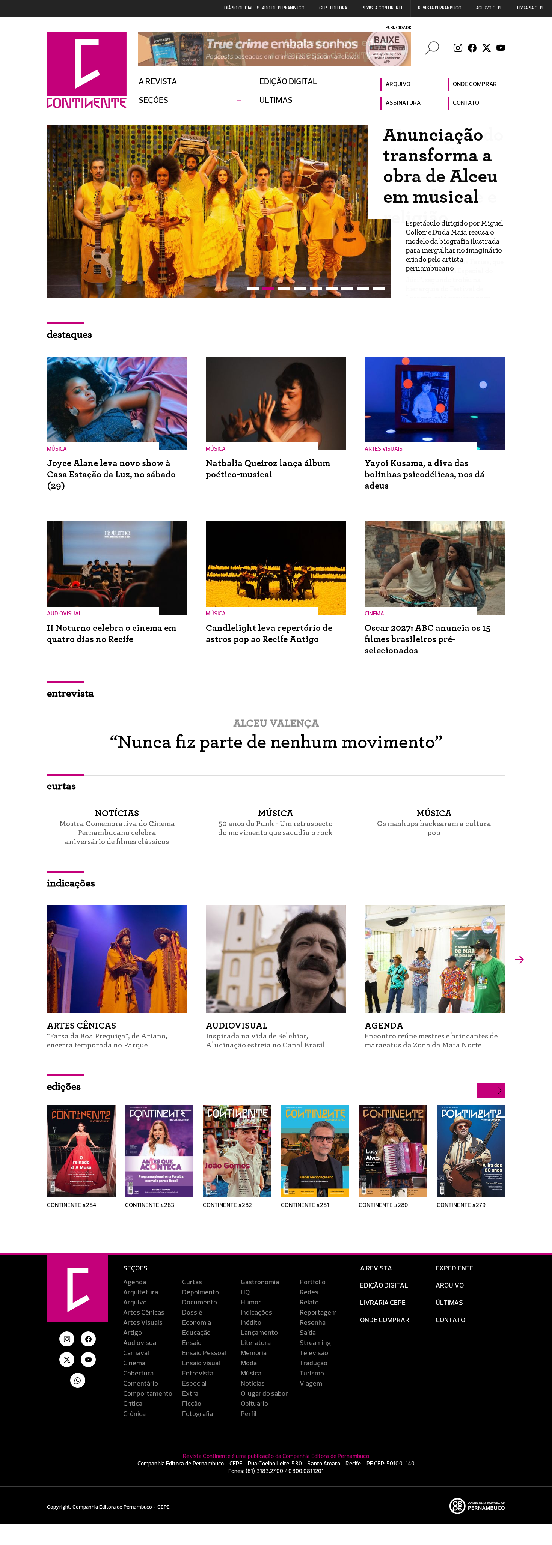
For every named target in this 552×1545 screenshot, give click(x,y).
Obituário (254, 1404)
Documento (199, 1302)
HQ (245, 1292)
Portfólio (313, 1282)
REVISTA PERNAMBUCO (440, 8)
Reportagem (318, 1312)
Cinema (134, 1363)
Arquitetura (140, 1292)
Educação (196, 1333)
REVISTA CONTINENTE (382, 8)
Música (251, 1373)
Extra (190, 1393)
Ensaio (192, 1343)
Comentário (140, 1383)
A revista (158, 82)
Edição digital (288, 82)
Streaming (315, 1343)
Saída (308, 1333)
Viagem (311, 1383)
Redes (309, 1292)
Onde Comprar (384, 1320)
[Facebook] (472, 49)
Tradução (313, 1363)
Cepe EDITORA (333, 8)
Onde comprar (475, 84)
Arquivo (398, 84)
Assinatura (403, 103)
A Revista (376, 1268)
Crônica (134, 1414)
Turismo (312, 1373)
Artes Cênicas (143, 1312)
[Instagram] (458, 49)
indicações (71, 883)
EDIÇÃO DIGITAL (384, 1285)
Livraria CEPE (530, 8)
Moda (249, 1363)
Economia (196, 1322)
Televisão (314, 1353)
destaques (69, 334)
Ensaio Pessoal (204, 1353)
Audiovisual (140, 1343)
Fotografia (197, 1414)
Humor (251, 1302)
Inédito (251, 1322)
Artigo (132, 1333)
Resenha (313, 1322)
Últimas (276, 100)
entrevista (70, 693)
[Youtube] (500, 49)
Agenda (134, 1282)
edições (64, 1087)
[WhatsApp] (77, 1380)
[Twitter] (486, 49)
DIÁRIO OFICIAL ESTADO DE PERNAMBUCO (264, 8)
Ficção (191, 1404)
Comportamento (147, 1393)
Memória (254, 1353)
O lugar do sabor (264, 1393)
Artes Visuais (143, 1322)
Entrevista (197, 1373)
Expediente (455, 1268)
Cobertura (138, 1373)
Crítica (132, 1404)
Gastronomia (260, 1282)
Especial (194, 1383)
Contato (466, 103)
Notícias (253, 1383)
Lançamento (259, 1333)
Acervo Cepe (489, 8)
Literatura (256, 1343)
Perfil (248, 1414)
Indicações (256, 1312)
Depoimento (200, 1292)
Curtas (192, 1282)
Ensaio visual (201, 1363)
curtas (61, 786)
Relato (309, 1302)
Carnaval (136, 1353)
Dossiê (192, 1312)
